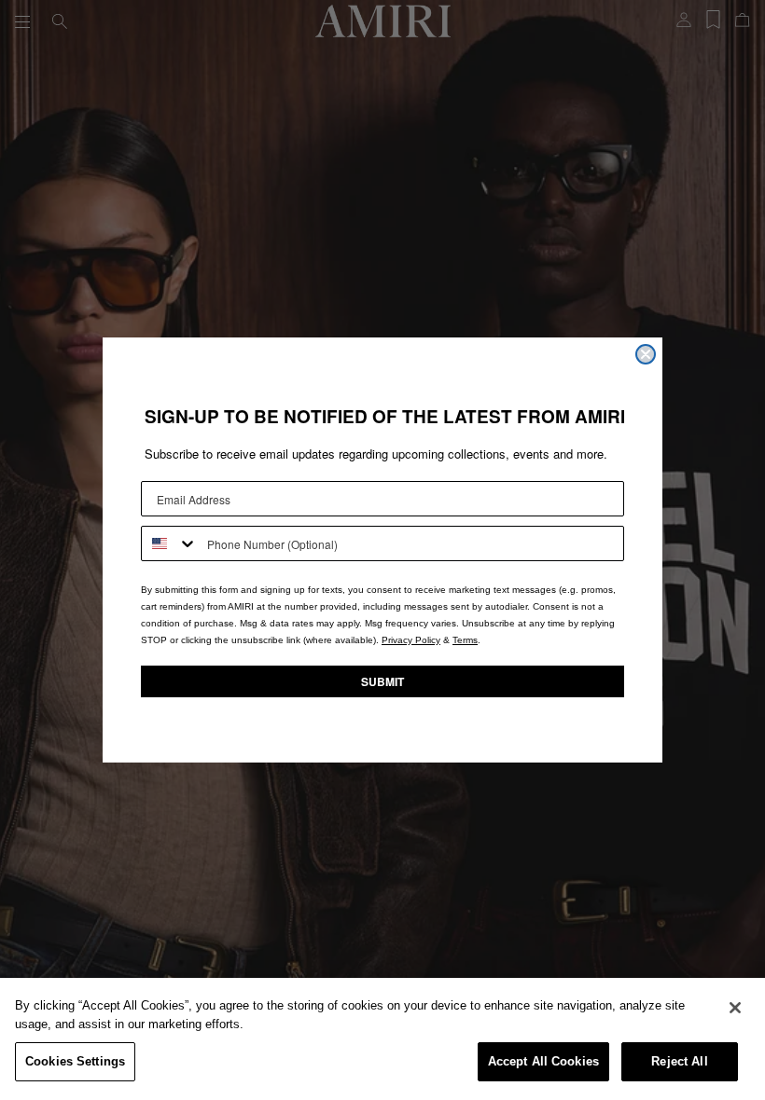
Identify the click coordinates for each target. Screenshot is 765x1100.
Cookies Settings (75, 1061)
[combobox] (170, 543)
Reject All (679, 1061)
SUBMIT (382, 681)
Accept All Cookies (543, 1061)
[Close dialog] (645, 354)
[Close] (735, 1007)
